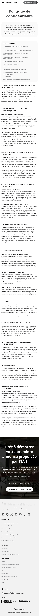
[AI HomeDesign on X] (11, 514)
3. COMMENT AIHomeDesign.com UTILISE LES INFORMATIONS (15, 54)
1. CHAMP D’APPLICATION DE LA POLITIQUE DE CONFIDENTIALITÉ (15, 47)
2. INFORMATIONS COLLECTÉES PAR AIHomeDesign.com (18, 50)
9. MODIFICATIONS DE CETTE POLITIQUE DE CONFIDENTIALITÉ (15, 73)
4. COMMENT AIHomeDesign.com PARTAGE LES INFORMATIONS (15, 58)
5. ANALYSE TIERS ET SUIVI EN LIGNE (13, 61)
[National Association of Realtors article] (8, 601)
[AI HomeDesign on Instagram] (2, 514)
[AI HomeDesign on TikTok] (24, 514)
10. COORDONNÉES (8, 76)
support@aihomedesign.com (14, 593)
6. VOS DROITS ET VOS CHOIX (11, 64)
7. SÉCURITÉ (6, 67)
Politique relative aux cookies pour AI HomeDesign (16, 79)
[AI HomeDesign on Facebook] (7, 514)
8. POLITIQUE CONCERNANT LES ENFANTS (14, 70)
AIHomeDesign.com (19, 27)
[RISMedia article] (24, 601)
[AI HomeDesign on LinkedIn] (16, 514)
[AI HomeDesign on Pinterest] (29, 514)
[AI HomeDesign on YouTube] (20, 514)
